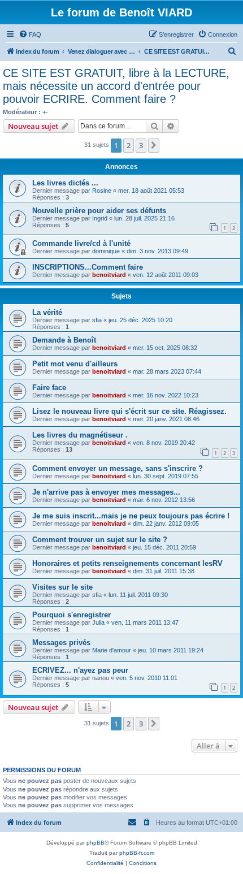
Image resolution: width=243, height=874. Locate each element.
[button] (153, 145)
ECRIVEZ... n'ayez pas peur (80, 670)
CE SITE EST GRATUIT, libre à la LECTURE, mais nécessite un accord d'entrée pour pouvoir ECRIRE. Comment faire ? (116, 86)
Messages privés (61, 642)
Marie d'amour (111, 650)
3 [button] (141, 145)
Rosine (101, 190)
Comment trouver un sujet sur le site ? (99, 539)
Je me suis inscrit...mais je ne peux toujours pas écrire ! (130, 516)
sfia (97, 320)
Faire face (49, 387)
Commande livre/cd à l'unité (81, 243)
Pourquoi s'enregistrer (71, 615)
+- (45, 112)
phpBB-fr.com (136, 853)
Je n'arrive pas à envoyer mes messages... (106, 492)
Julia (98, 622)
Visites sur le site (62, 587)
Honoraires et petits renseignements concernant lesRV (127, 563)
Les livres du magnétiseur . (80, 435)
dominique (106, 251)
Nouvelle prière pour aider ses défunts (99, 210)
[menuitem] (30, 34)
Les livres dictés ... (65, 183)
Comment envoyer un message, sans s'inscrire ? (117, 468)
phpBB (95, 843)
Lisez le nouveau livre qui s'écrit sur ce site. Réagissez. (129, 411)
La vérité (47, 312)
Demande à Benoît (64, 340)
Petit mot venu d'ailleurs (75, 364)
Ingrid (99, 218)
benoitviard (109, 274)
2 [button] (129, 145)
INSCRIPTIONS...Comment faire (87, 267)
